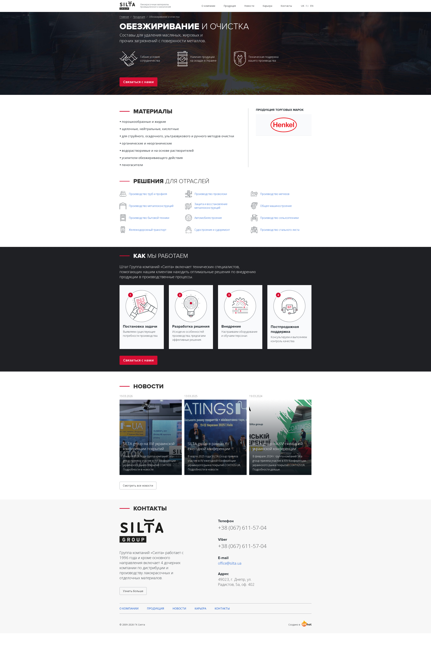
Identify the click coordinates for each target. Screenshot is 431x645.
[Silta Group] (154, 531)
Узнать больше (133, 591)
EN (311, 5)
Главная (124, 16)
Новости (179, 608)
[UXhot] (306, 623)
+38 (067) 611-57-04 (242, 527)
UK (302, 5)
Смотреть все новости (138, 485)
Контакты (222, 608)
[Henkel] (283, 125)
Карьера (200, 608)
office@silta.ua (229, 563)
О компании (129, 608)
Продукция (139, 16)
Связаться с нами (138, 82)
